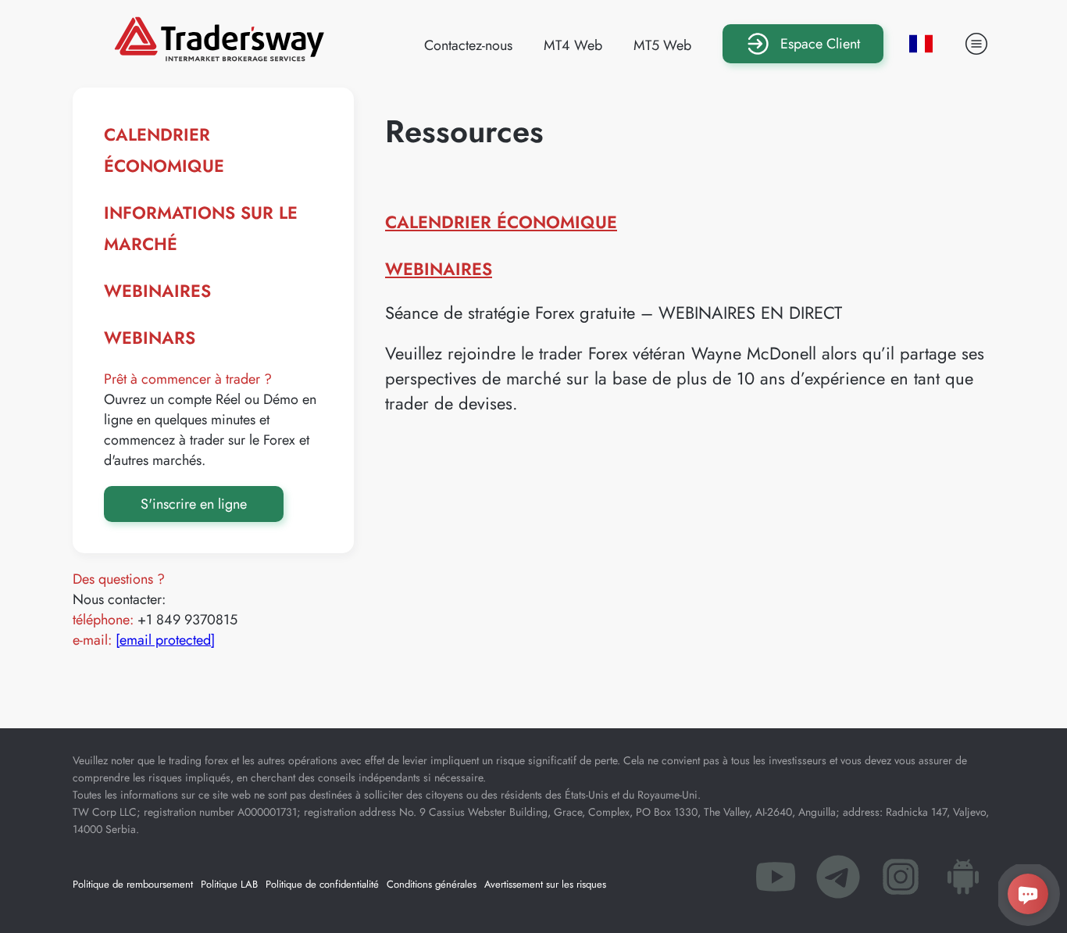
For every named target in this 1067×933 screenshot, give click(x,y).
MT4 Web (573, 45)
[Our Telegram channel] (838, 881)
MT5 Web (662, 45)
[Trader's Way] (219, 56)
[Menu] (976, 44)
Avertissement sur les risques (545, 884)
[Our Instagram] (900, 881)
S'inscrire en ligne (194, 504)
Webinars (149, 337)
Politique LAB (229, 884)
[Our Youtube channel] (775, 881)
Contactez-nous (468, 45)
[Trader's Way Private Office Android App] (963, 881)
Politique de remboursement (133, 884)
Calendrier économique (501, 221)
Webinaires (157, 290)
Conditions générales (431, 884)
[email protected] (165, 640)
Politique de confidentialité (322, 884)
